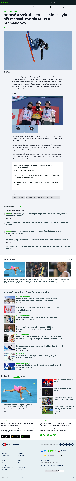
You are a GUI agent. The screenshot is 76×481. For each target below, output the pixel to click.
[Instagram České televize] (60, 444)
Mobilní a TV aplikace (7, 467)
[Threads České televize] (72, 444)
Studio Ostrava (22, 458)
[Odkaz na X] (48, 434)
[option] (48, 471)
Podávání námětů (22, 465)
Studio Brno (21, 455)
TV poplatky (5, 455)
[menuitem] (3, 7)
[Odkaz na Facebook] (44, 434)
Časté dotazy (21, 467)
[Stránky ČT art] (51, 456)
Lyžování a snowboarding (11, 11)
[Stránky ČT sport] (52, 451)
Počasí (4, 462)
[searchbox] (58, 2)
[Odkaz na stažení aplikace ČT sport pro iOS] (5, 436)
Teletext (4, 458)
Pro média (20, 450)
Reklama (20, 453)
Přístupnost (29, 477)
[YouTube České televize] (66, 444)
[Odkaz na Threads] (54, 434)
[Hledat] (66, 2)
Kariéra (20, 462)
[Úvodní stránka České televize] (10, 444)
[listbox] (54, 471)
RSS (73, 477)
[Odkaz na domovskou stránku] (7, 2)
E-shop (4, 465)
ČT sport (6, 27)
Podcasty (4, 460)
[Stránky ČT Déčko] (43, 456)
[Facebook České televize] (63, 444)
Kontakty (20, 470)
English (13, 477)
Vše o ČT (4, 470)
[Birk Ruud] (38, 50)
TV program (5, 450)
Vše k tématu (69, 259)
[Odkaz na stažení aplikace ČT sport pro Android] (15, 436)
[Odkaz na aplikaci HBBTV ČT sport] (25, 436)
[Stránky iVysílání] (62, 451)
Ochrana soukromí (21, 477)
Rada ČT (20, 460)
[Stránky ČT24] (43, 451)
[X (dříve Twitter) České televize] (69, 444)
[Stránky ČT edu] (60, 456)
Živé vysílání (5, 453)
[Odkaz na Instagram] (41, 434)
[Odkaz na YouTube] (51, 434)
